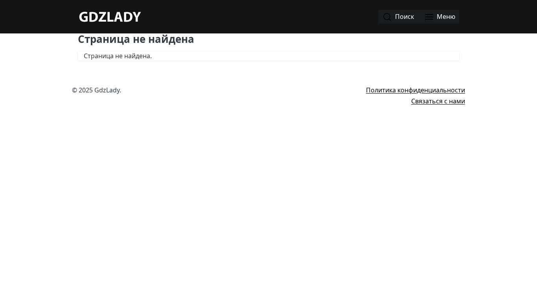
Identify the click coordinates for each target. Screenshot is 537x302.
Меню (445, 16)
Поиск (404, 16)
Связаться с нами (438, 101)
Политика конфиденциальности (415, 90)
